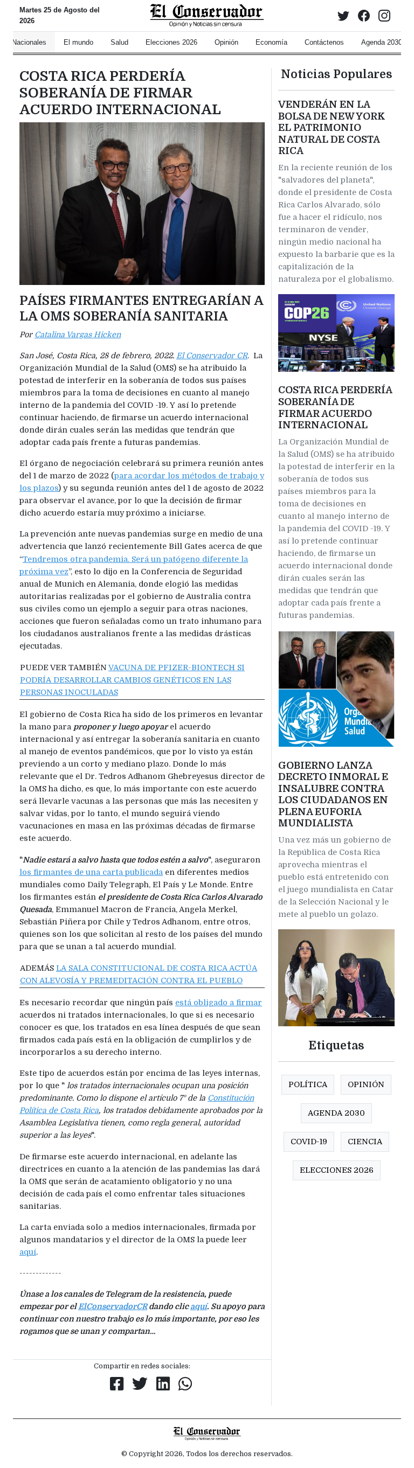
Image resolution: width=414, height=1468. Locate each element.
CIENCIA (365, 1141)
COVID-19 (309, 1141)
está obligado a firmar (218, 1002)
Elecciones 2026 (337, 1170)
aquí (27, 1252)
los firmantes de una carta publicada (91, 872)
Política (307, 1084)
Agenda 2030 (336, 1113)
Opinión (366, 1084)
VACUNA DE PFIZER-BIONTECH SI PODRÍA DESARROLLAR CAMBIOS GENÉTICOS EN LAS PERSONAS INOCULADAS (132, 680)
